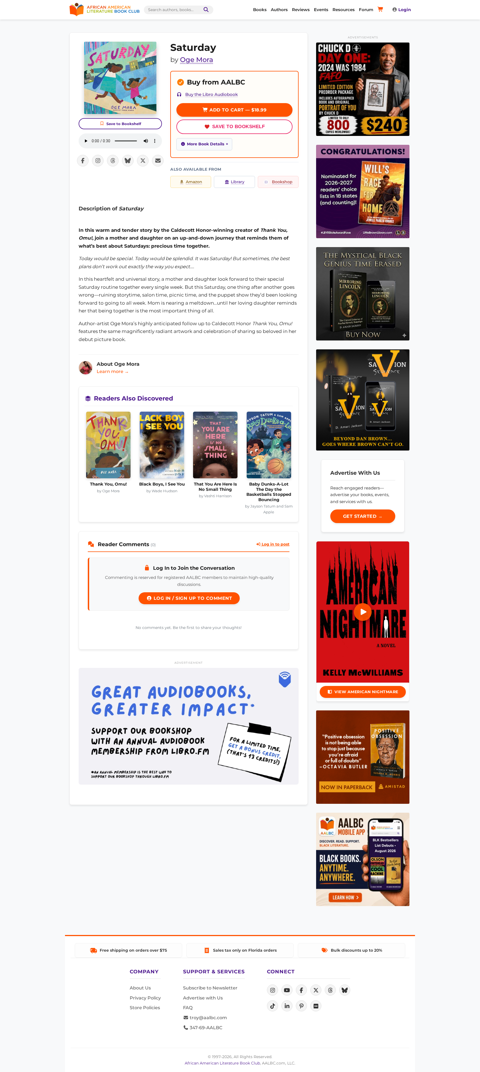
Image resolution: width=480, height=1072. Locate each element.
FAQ (187, 1007)
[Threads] (330, 990)
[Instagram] (272, 990)
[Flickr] (315, 1005)
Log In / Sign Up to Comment (192, 598)
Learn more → (113, 371)
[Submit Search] (205, 10)
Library (237, 182)
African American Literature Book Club (222, 1063)
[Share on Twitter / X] (143, 160)
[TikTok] (272, 1005)
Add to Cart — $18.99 (237, 110)
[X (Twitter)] (315, 990)
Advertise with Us (203, 998)
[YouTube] (286, 990)
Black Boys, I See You (162, 484)
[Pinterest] (301, 1005)
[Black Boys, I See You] (162, 447)
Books (260, 9)
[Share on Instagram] (98, 160)
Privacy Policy (145, 998)
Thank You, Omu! (108, 484)
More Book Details (205, 144)
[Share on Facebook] (83, 160)
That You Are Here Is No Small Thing (215, 487)
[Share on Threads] (113, 160)
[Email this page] (158, 160)
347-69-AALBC (205, 1027)
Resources (343, 9)
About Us (140, 988)
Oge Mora (196, 60)
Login (404, 9)
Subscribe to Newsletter (210, 988)
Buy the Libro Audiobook (211, 94)
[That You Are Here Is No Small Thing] (215, 447)
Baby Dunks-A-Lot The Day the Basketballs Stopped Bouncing (268, 492)
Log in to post (275, 544)
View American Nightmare (366, 691)
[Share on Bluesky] (128, 160)
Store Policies (145, 1007)
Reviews (301, 9)
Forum (366, 9)
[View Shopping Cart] (381, 9)
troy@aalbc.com (208, 1017)
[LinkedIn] (286, 1005)
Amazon (194, 182)
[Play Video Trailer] (363, 612)
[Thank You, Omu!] (108, 447)
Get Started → (363, 516)
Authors (279, 9)
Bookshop (282, 182)
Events (321, 9)
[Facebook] (301, 990)
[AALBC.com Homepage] (104, 10)
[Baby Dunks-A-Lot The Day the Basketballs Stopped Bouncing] (269, 447)
